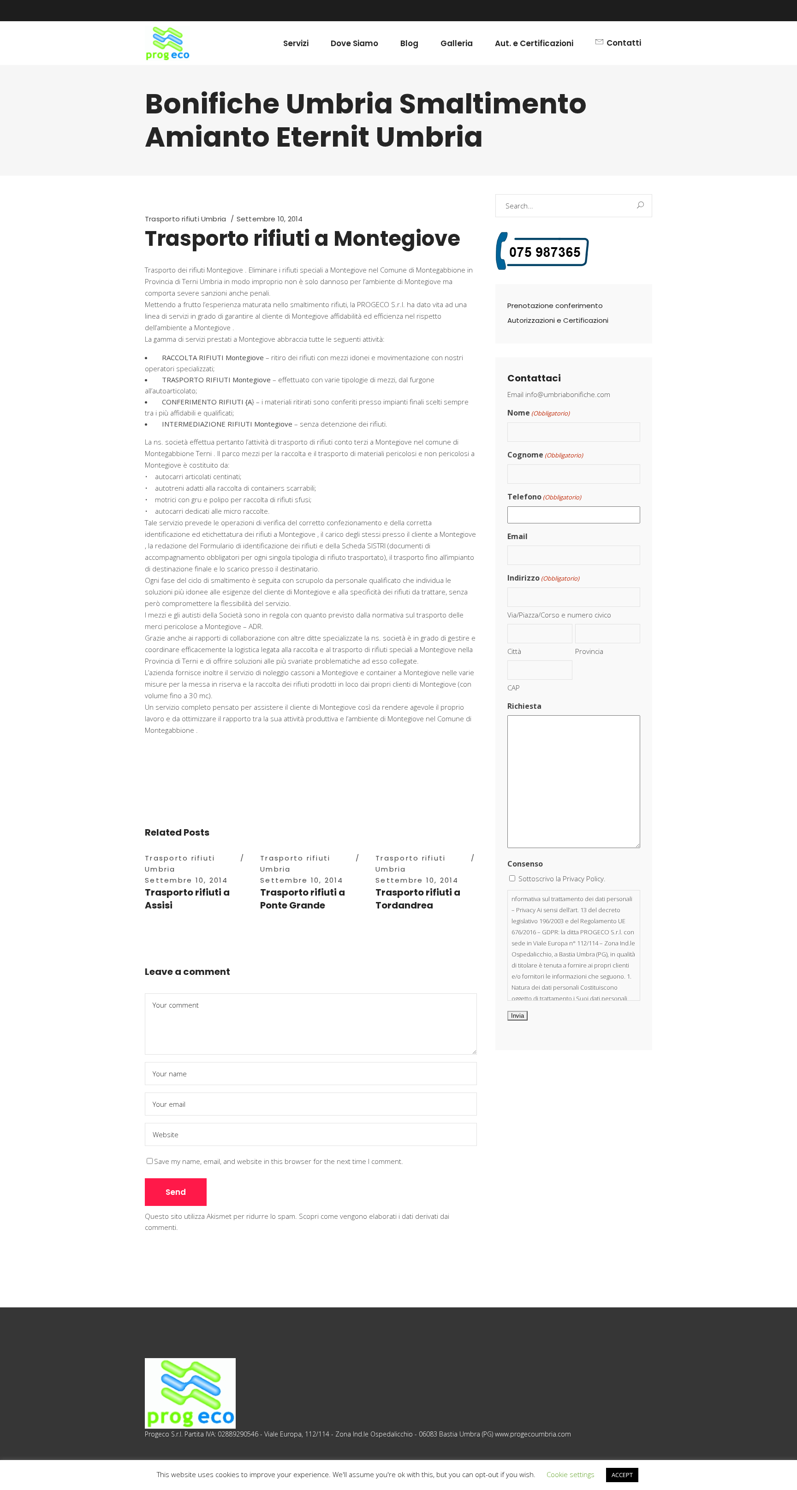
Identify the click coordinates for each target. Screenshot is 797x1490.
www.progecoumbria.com (533, 1434)
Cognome (545, 455)
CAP (513, 687)
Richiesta (524, 706)
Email (517, 536)
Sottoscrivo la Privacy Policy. (562, 878)
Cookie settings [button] (571, 1474)
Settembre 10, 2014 (270, 219)
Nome (538, 413)
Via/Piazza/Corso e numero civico (559, 614)
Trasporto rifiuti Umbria (185, 219)
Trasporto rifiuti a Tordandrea (417, 899)
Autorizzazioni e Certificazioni (557, 320)
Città (514, 651)
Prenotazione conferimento (555, 305)
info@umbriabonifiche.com (567, 394)
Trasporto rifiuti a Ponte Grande (302, 899)
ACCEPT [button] (622, 1475)
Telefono (544, 497)
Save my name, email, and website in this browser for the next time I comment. (278, 1161)
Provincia (589, 651)
